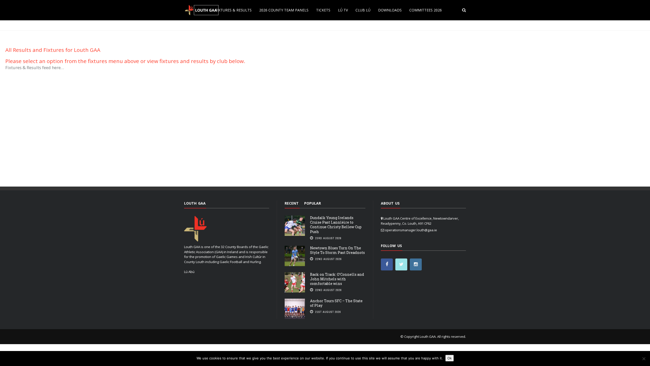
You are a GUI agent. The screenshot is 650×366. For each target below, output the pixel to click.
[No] (643, 358)
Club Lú (362, 10)
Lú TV (343, 10)
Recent (292, 203)
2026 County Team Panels (283, 10)
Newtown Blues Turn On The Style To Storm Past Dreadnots (337, 250)
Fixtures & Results (233, 10)
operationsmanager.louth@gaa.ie (411, 230)
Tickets (323, 10)
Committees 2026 (425, 10)
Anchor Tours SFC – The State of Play (336, 303)
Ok (449, 358)
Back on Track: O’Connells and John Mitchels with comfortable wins (337, 279)
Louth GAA (428, 336)
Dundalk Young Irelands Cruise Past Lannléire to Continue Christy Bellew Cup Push (336, 224)
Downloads (390, 10)
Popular (312, 203)
